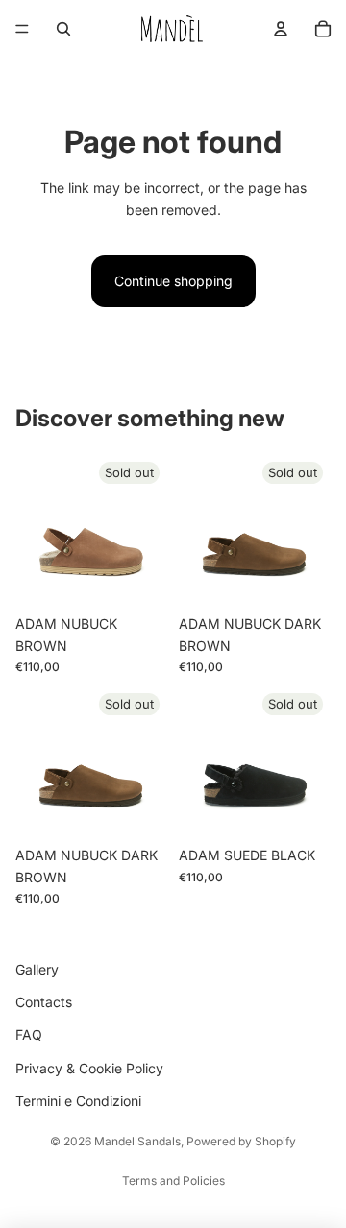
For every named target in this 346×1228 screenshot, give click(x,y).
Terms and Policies (173, 1180)
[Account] (281, 29)
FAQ (28, 1035)
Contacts (43, 1002)
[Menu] (22, 29)
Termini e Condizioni (78, 1101)
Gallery (37, 969)
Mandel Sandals (137, 1141)
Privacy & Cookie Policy (89, 1068)
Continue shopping (173, 281)
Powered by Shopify (241, 1141)
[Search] (63, 29)
